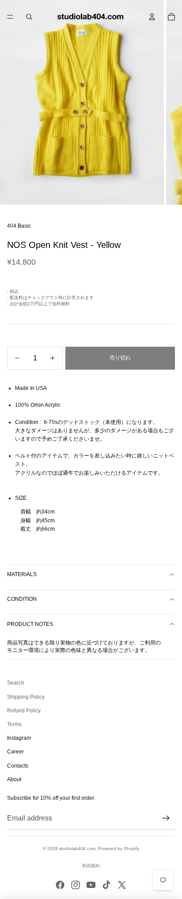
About (14, 779)
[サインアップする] (166, 818)
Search (15, 683)
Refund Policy (24, 711)
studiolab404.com (77, 848)
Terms (14, 724)
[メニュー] (10, 17)
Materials (22, 574)
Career (15, 752)
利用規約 (91, 865)
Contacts (17, 766)
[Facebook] (60, 885)
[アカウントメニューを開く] (152, 16)
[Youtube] (91, 885)
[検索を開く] (29, 16)
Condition (22, 599)
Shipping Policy (26, 697)
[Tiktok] (106, 885)
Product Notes (30, 624)
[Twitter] (122, 885)
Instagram (19, 738)
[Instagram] (75, 885)
